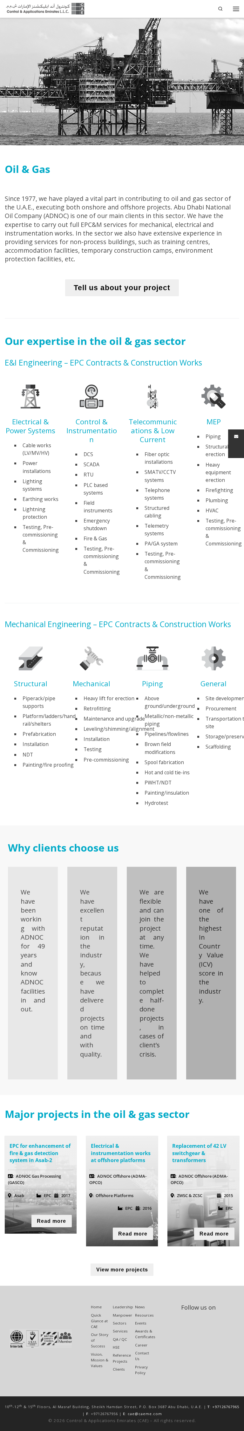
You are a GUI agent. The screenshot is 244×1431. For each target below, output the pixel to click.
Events (140, 1323)
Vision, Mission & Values (99, 1360)
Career (141, 1345)
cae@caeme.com (145, 1413)
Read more (51, 1221)
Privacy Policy (141, 1370)
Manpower (122, 1315)
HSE (116, 1347)
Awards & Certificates (145, 1334)
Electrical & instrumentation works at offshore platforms (121, 1153)
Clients (119, 1369)
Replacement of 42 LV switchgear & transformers (199, 1153)
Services (120, 1331)
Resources (144, 1315)
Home (96, 1306)
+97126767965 (225, 1406)
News (140, 1306)
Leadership (123, 1306)
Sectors (119, 1323)
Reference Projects (122, 1358)
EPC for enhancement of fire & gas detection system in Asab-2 (40, 1153)
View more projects (122, 1269)
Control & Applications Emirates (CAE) (107, 1420)
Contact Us (142, 1356)
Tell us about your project (122, 288)
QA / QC (120, 1339)
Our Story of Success (99, 1340)
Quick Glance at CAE (99, 1321)
